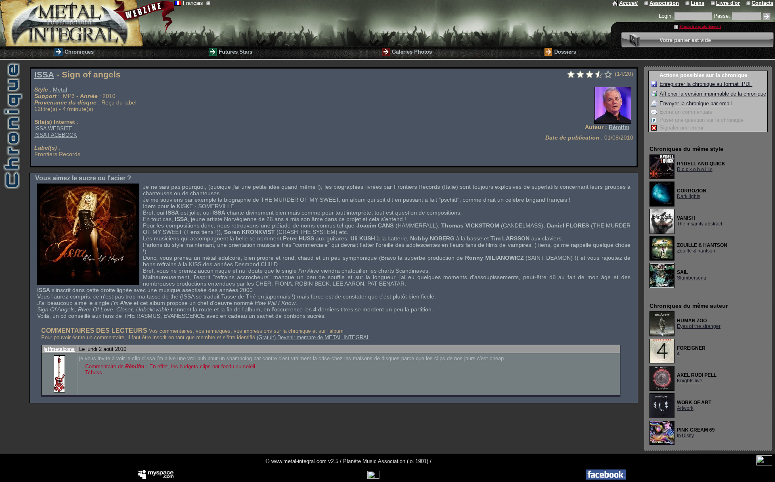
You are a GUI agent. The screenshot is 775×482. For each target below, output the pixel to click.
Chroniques (79, 52)
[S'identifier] (766, 16)
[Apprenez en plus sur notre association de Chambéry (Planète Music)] (646, 3)
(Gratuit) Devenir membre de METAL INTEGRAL (313, 337)
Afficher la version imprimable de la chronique (713, 94)
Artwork (685, 408)
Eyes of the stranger (699, 326)
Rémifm (619, 127)
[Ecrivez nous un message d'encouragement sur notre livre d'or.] (713, 3)
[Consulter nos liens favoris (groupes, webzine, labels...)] (688, 3)
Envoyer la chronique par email (696, 103)
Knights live (689, 381)
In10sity (685, 435)
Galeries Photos (412, 52)
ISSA (44, 74)
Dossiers (565, 52)
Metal (60, 89)
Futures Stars (235, 52)
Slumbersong (691, 278)
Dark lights (688, 196)
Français (193, 3)
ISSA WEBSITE (53, 128)
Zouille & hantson (696, 251)
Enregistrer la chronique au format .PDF (706, 84)
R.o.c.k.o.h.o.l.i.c (694, 169)
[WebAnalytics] (764, 464)
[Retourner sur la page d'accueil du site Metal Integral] (87, 23)
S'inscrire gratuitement (700, 27)
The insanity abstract (699, 224)
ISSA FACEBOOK (55, 135)
